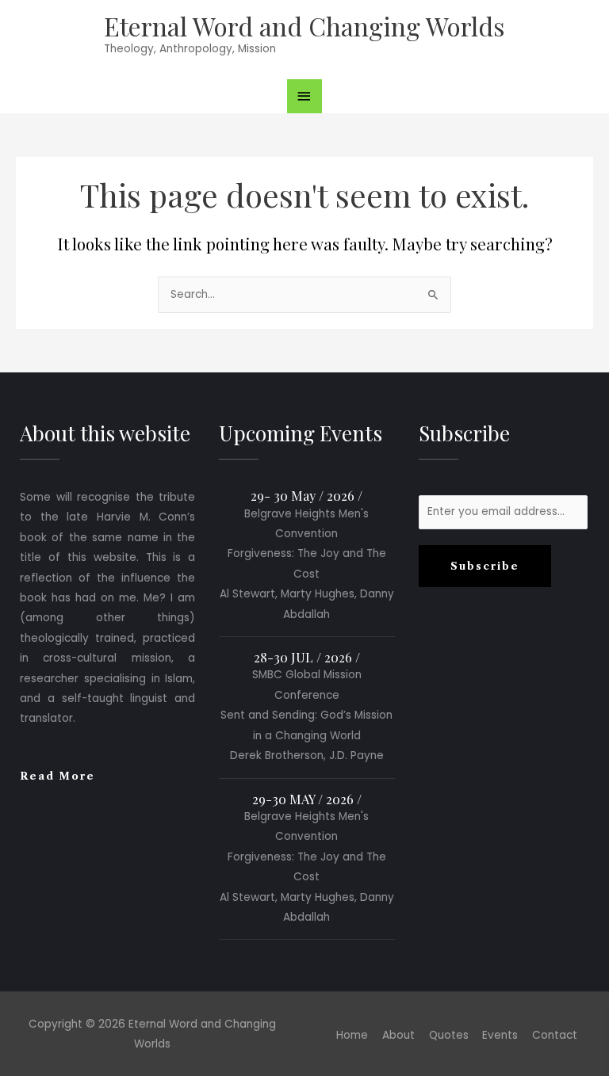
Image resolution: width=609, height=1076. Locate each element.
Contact (554, 1035)
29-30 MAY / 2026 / (307, 798)
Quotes (449, 1035)
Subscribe (484, 566)
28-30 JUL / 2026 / (307, 657)
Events (500, 1035)
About (398, 1035)
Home (352, 1035)
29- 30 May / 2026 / (306, 495)
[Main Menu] (304, 96)
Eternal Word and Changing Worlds (304, 26)
